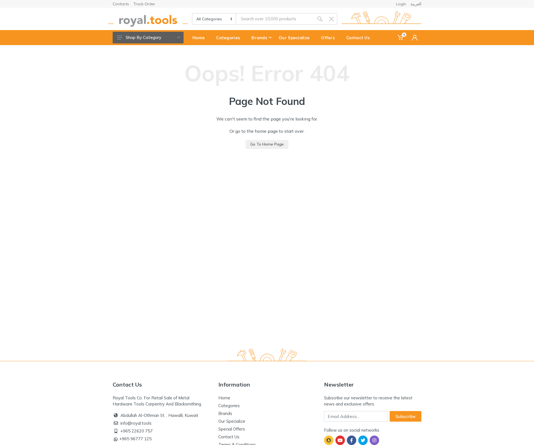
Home (224, 397)
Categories (229, 405)
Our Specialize (231, 421)
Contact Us (228, 436)
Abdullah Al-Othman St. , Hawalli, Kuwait (159, 415)
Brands (225, 413)
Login (401, 4)
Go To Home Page (267, 144)
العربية (416, 4)
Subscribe (405, 416)
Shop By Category (143, 37)
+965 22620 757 (136, 431)
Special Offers (231, 429)
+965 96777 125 (135, 438)
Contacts (121, 4)
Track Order (144, 4)
